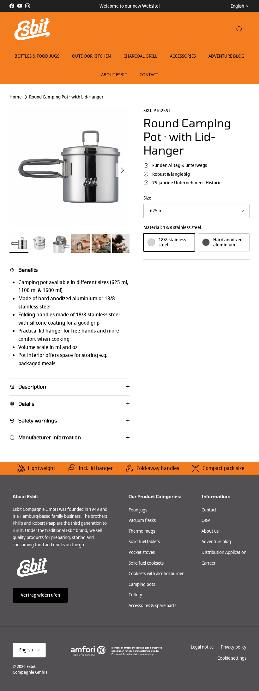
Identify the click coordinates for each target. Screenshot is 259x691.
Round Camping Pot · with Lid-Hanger (66, 97)
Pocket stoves (142, 552)
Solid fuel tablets (144, 541)
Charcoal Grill (140, 56)
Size (147, 198)
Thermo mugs (142, 531)
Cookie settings (231, 658)
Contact (149, 75)
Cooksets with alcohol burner (156, 573)
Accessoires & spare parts (152, 605)
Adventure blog (216, 541)
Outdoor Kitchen (91, 56)
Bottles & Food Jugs (37, 56)
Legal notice (202, 647)
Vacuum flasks (142, 520)
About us (210, 531)
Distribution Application (224, 552)
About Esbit (114, 75)
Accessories (183, 56)
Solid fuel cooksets (146, 563)
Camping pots (142, 584)
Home (15, 97)
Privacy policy (233, 647)
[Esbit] (31, 29)
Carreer (208, 563)
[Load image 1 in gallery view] (69, 167)
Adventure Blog (226, 56)
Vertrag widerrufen (40, 595)
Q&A (206, 520)
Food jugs (138, 510)
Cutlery (135, 595)
